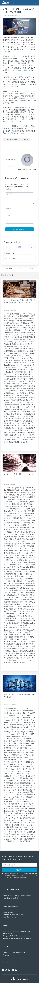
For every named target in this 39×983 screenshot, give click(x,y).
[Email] (32, 247)
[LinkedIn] (19, 247)
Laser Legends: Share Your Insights (16, 931)
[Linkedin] (13, 970)
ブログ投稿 (6, 15)
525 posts (11, 166)
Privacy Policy (8, 934)
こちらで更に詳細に (22, 70)
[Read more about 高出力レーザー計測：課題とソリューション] (19, 463)
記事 (12, 133)
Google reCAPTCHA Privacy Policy (15, 936)
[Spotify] (16, 970)
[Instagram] (6, 970)
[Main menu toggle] (35, 2)
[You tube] (9, 970)
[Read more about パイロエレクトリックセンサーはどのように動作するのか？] (19, 683)
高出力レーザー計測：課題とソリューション (18, 474)
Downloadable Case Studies (13, 915)
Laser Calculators (9, 917)
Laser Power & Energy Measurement (17, 896)
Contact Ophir (10, 258)
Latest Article (8, 912)
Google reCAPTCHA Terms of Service (17, 938)
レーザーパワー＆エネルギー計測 (16, 139)
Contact (6, 955)
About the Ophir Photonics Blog (15, 952)
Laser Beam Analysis (11, 898)
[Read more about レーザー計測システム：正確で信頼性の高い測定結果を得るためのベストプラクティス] (19, 289)
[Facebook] (6, 247)
